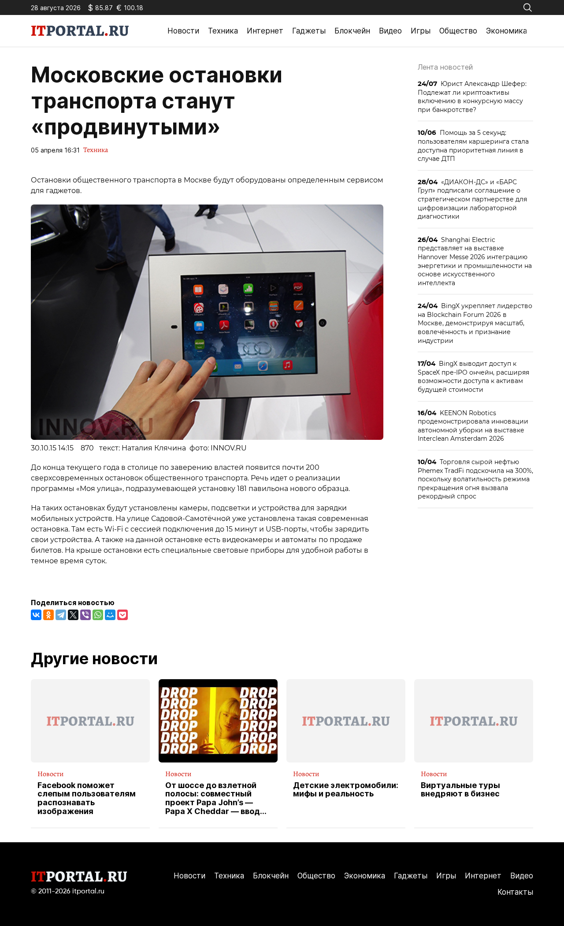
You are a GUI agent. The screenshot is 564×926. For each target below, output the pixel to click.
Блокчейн (352, 30)
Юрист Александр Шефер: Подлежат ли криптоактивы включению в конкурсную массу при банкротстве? (472, 96)
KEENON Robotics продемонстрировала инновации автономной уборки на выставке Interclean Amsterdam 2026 (473, 426)
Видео (390, 30)
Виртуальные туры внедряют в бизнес (460, 790)
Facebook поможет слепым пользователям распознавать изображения (86, 798)
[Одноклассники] (48, 615)
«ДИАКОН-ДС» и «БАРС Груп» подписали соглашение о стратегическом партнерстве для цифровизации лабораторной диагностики (472, 199)
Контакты (515, 892)
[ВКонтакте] (36, 615)
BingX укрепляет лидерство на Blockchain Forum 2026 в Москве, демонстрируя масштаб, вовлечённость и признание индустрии (475, 322)
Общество (458, 30)
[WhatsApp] (98, 615)
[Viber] (85, 615)
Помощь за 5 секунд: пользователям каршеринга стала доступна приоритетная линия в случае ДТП (473, 145)
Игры (420, 30)
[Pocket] (122, 615)
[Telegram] (61, 615)
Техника (223, 30)
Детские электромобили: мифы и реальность (345, 790)
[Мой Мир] (110, 615)
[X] (73, 615)
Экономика (506, 30)
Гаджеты (309, 30)
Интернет (265, 30)
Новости (183, 30)
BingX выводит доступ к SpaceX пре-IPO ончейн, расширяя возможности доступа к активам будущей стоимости (473, 376)
